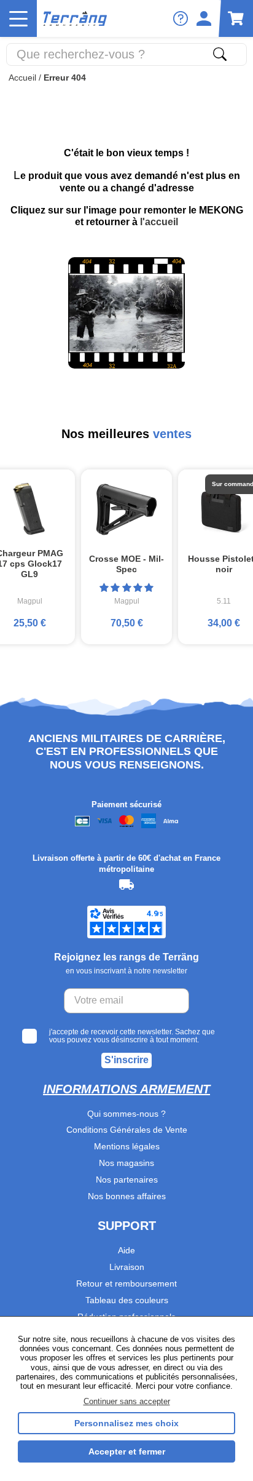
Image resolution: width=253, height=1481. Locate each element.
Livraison (126, 1267)
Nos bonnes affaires (127, 1196)
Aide (126, 1250)
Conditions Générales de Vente (126, 1130)
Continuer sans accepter (127, 1401)
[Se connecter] (204, 18)
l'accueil (159, 222)
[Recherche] (220, 54)
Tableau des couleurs (126, 1300)
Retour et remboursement (126, 1283)
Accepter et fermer (126, 1451)
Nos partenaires (127, 1179)
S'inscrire (126, 1060)
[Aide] (180, 18)
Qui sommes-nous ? (126, 1114)
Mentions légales (127, 1146)
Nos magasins (126, 1163)
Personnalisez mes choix (126, 1423)
